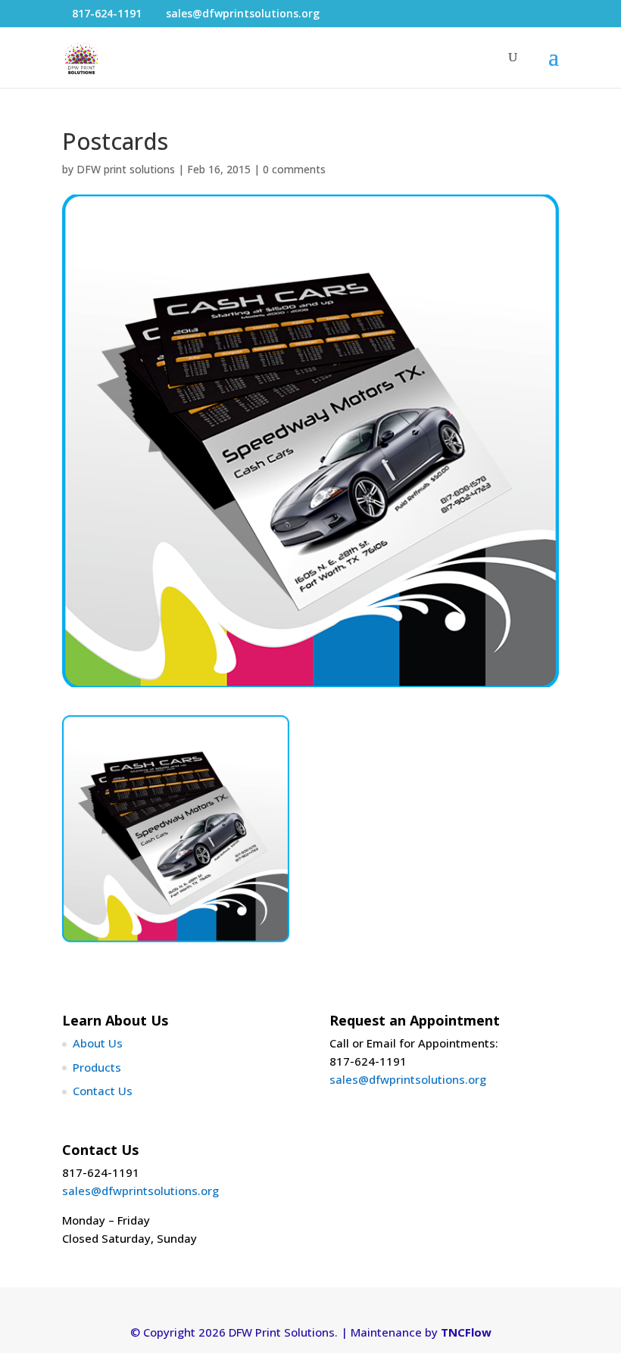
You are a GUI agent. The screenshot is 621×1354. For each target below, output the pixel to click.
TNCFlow (466, 1332)
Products (97, 1067)
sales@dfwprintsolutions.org (407, 1079)
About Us (98, 1043)
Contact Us (103, 1090)
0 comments (294, 169)
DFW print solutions (125, 169)
